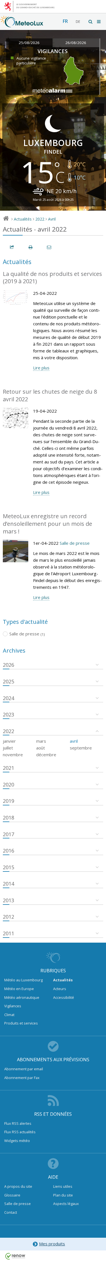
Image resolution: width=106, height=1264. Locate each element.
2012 (8, 916)
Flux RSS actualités (20, 1131)
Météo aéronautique (21, 997)
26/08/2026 (75, 42)
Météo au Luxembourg (23, 979)
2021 (8, 767)
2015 (8, 867)
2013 (8, 900)
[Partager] (12, 247)
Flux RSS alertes (17, 1123)
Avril (52, 219)
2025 (8, 681)
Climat (9, 1014)
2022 (39, 219)
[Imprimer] (30, 247)
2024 (8, 698)
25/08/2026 (29, 42)
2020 (8, 784)
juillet (8, 748)
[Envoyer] (49, 247)
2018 (8, 817)
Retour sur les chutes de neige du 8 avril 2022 (50, 395)
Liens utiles (62, 1186)
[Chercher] (90, 21)
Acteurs (59, 988)
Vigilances (12, 1005)
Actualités (23, 219)
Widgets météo (17, 1140)
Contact (10, 1212)
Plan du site (63, 1195)
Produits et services (21, 1023)
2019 (8, 800)
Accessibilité (63, 997)
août (40, 748)
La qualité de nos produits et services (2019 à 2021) (52, 277)
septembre (81, 748)
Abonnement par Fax (22, 1077)
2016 (8, 850)
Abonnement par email (23, 1068)
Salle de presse (75, 543)
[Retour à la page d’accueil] (22, 24)
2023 (8, 714)
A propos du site (18, 1186)
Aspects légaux (66, 1203)
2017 (8, 834)
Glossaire (12, 1195)
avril (74, 741)
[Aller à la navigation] (99, 21)
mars (41, 741)
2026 (8, 664)
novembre (13, 754)
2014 (8, 883)
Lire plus (41, 368)
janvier (9, 741)
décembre (46, 754)
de (78, 21)
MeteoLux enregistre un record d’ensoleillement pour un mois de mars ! (47, 523)
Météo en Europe (19, 988)
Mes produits (52, 1243)
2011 (8, 933)
